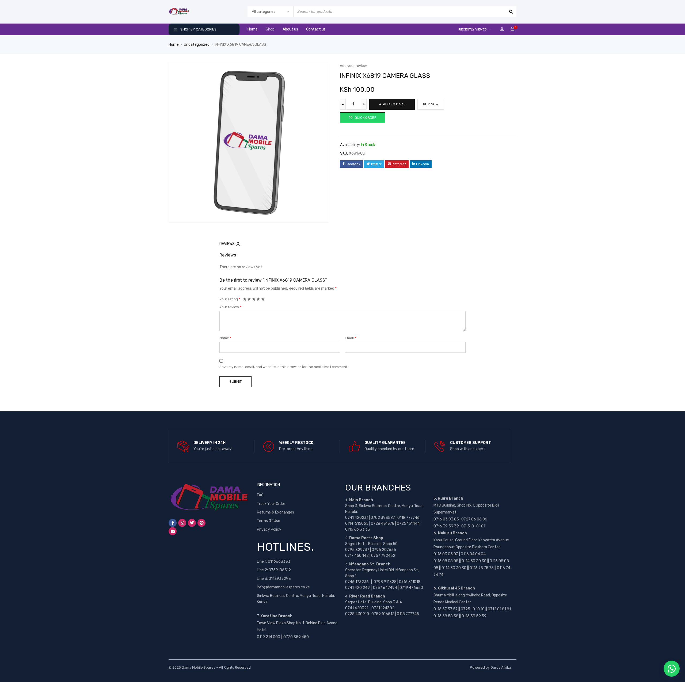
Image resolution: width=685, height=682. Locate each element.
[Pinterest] (201, 523)
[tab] (227, 244)
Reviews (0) (230, 244)
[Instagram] (182, 523)
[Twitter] (192, 523)
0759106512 (280, 570)
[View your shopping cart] (512, 29)
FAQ (260, 495)
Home (174, 44)
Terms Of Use (268, 521)
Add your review (353, 66)
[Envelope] (173, 531)
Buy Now (430, 104)
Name (225, 338)
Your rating (229, 299)
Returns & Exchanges (275, 512)
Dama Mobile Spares (198, 667)
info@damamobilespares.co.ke (283, 587)
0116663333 (279, 561)
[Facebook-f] (173, 523)
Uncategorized (197, 44)
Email (350, 338)
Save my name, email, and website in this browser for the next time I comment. (283, 367)
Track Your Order (271, 503)
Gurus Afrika (500, 667)
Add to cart (394, 104)
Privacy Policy (269, 529)
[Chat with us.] (672, 669)
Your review (230, 307)
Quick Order (365, 118)
